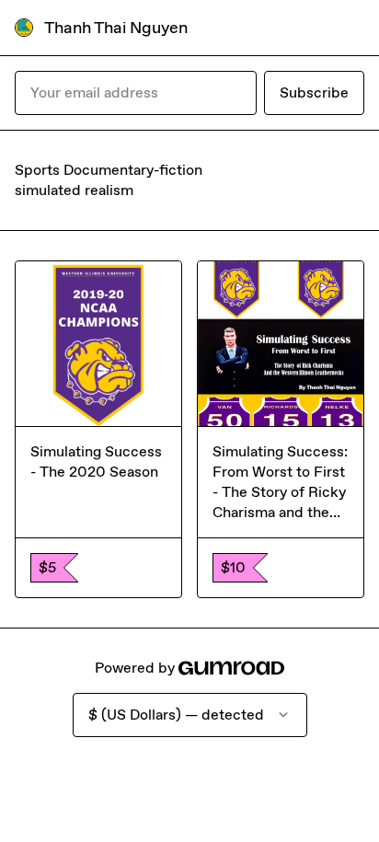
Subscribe (314, 92)
